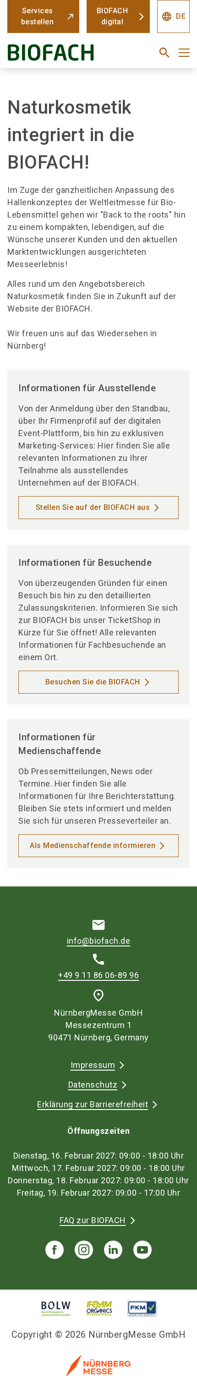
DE (173, 16)
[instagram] (84, 1250)
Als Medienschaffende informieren (92, 845)
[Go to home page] (66, 56)
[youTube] (142, 1250)
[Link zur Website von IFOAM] (99, 1309)
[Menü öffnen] (184, 52)
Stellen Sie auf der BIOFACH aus (93, 507)
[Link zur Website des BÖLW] (56, 1309)
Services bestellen (37, 16)
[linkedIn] (113, 1250)
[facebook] (54, 1250)
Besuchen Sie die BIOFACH (92, 682)
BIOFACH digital (112, 16)
